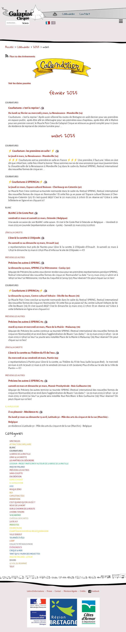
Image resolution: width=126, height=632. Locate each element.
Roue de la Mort (17, 505)
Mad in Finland (17, 467)
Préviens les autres (19, 470)
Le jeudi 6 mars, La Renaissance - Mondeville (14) (33, 156)
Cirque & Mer (16, 550)
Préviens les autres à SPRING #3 (25, 380)
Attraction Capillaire (20, 444)
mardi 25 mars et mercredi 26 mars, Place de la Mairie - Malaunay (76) (44, 326)
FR (47, 23)
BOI (11, 492)
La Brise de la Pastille (20, 454)
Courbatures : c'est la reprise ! (24, 108)
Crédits (83, 591)
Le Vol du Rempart (18, 563)
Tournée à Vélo (17, 537)
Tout (12, 566)
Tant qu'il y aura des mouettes (25, 553)
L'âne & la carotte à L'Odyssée (24, 237)
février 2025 (63, 92)
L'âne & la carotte (18, 457)
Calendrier (68, 13)
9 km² (12, 541)
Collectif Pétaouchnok (21, 544)
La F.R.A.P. (14, 521)
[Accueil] (32, 13)
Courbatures (16, 451)
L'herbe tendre (17, 512)
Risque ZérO (15, 489)
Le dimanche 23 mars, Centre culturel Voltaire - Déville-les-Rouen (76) (44, 295)
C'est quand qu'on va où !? (22, 502)
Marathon (15, 499)
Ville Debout (16, 534)
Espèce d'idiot (16, 479)
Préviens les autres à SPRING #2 (25, 321)
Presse (49, 591)
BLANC (13, 447)
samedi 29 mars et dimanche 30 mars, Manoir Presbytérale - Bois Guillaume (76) (49, 385)
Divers (13, 560)
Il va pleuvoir (16, 483)
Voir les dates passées (19, 83)
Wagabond (15, 515)
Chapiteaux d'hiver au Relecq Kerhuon (29, 531)
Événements (16, 547)
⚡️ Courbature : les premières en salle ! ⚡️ (31, 151)
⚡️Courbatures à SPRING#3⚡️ (25, 290)
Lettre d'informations (35, 591)
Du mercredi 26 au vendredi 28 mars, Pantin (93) (33, 357)
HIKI (12, 486)
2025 (36, 46)
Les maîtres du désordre (22, 460)
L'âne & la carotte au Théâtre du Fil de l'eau (31, 352)
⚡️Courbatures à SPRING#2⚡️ (25, 182)
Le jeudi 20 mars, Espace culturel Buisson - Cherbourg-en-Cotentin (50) (45, 187)
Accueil (9, 46)
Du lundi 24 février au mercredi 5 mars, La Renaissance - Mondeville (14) (45, 113)
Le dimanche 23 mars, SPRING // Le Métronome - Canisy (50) (39, 268)
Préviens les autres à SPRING (24, 262)
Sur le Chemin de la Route (22, 508)
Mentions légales (70, 591)
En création (16, 476)
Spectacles (15, 441)
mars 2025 (63, 135)
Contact (84, 13)
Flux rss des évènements (22, 56)
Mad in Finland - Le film (21, 557)
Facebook (95, 591)
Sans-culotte (16, 473)
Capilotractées (17, 496)
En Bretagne (16, 528)
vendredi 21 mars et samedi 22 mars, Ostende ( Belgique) (37, 218)
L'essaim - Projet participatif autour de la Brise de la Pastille (39, 463)
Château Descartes (19, 518)
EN (52, 23)
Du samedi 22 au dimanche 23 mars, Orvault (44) (33, 243)
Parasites (14, 525)
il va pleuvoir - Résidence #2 (23, 412)
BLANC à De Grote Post (20, 213)
